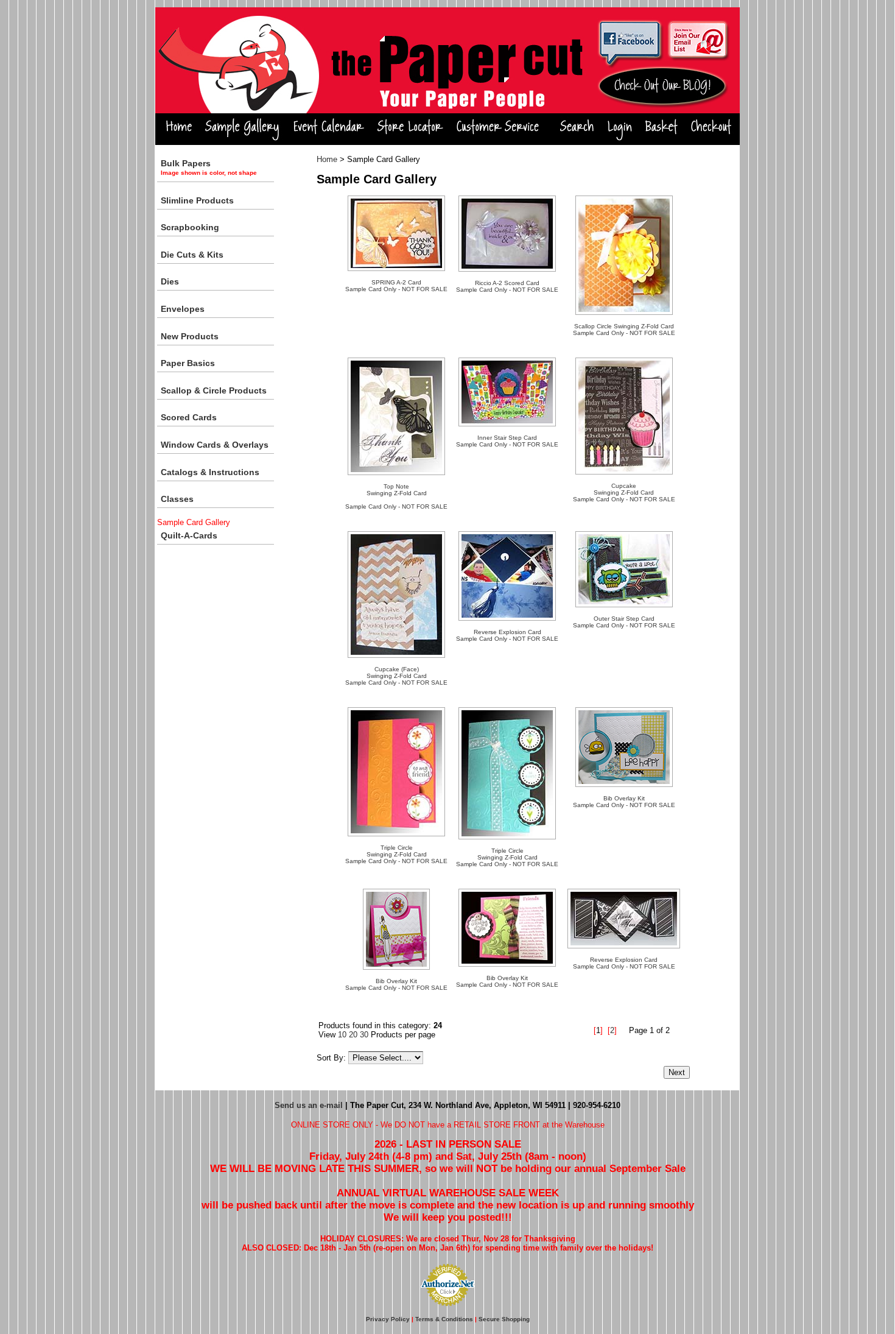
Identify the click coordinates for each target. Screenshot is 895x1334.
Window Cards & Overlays (214, 445)
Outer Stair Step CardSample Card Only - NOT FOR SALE (624, 622)
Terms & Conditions (444, 1319)
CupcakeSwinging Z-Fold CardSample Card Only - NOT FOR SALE (624, 492)
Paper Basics (188, 363)
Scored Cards (189, 417)
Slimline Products (197, 200)
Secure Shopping (504, 1319)
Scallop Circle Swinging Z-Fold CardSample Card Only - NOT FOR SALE (624, 329)
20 (353, 1034)
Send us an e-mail (309, 1105)
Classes (177, 499)
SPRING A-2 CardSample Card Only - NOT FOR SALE (396, 285)
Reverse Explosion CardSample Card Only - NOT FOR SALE (507, 635)
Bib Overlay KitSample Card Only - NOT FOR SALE (624, 801)
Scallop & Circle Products (214, 390)
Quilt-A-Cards (189, 535)
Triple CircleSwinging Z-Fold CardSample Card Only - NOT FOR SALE (396, 854)
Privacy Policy (388, 1319)
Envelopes (183, 309)
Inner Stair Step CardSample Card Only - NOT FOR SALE (507, 441)
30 (364, 1034)
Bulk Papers (209, 167)
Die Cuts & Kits (192, 254)
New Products (190, 336)
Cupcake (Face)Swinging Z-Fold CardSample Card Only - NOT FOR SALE (396, 676)
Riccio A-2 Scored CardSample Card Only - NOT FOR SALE (507, 286)
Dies (170, 281)
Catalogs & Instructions (210, 472)
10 (342, 1034)
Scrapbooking (190, 227)
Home (327, 159)
